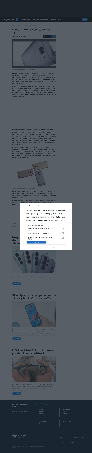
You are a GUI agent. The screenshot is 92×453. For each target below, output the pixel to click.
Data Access (46, 247)
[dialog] (46, 226)
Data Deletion (38, 247)
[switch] (62, 228)
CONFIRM (36, 242)
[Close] (69, 206)
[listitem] (46, 225)
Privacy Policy (54, 247)
